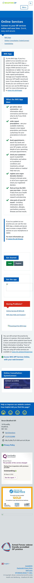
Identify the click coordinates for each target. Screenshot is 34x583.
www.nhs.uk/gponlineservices (22, 352)
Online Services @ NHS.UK (15, 311)
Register (18, 263)
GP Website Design (21, 573)
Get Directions (10, 433)
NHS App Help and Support (16, 315)
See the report (9, 477)
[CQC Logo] (9, 458)
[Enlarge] (30, 489)
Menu (24, 7)
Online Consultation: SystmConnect (17, 41)
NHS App (8, 38)
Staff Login (29, 570)
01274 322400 (10, 436)
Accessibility (28, 566)
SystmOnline (9, 44)
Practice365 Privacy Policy (24, 568)
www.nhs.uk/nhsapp (15, 90)
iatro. (30, 573)
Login (10, 263)
